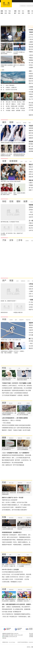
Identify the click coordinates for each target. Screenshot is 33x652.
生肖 (28, 554)
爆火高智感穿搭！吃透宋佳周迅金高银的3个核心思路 (16, 390)
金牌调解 (18, 110)
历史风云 (29, 517)
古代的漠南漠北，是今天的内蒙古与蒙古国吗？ (15, 509)
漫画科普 (20, 589)
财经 (4, 201)
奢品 (28, 368)
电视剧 (24, 122)
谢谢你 (13, 110)
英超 (19, 11)
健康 (4, 438)
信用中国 (4, 638)
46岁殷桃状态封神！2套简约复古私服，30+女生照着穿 (17, 388)
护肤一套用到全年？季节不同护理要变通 (13, 465)
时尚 (4, 368)
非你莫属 (8, 110)
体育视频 (13, 161)
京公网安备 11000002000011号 (10, 636)
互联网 (11, 319)
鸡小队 (17, 108)
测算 (10, 554)
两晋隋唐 (20, 482)
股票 (25, 201)
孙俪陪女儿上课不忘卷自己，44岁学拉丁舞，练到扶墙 (17, 385)
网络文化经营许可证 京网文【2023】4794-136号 (12, 635)
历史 (4, 482)
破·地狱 (8, 106)
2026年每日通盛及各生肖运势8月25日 (12, 572)
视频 (11, 122)
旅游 (4, 403)
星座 (4, 554)
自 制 (2, 104)
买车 (11, 240)
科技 (4, 319)
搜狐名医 (20, 438)
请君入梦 (8, 104)
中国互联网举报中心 (8, 629)
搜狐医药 (11, 438)
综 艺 (2, 110)
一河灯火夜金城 (6, 423)
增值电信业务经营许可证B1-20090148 (10, 633)
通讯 (16, 319)
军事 (6, 11)
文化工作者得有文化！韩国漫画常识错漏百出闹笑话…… (17, 614)
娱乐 (4, 122)
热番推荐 (29, 589)
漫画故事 (11, 589)
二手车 (19, 240)
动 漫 (2, 108)
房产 (4, 280)
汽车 (4, 240)
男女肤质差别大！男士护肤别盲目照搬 (12, 462)
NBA (23, 11)
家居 (23, 13)
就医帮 (28, 438)
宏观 (6, 13)
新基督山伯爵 (14, 106)
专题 (9, 11)
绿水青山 (19, 102)
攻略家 (28, 403)
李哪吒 (13, 108)
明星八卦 (18, 122)
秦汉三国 (11, 482)
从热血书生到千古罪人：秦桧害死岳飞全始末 (14, 507)
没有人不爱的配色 (10, 85)
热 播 (2, 102)
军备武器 (20, 517)
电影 (29, 122)
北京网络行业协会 (30, 629)
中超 (30, 161)
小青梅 (19, 104)
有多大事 (14, 102)
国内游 (10, 403)
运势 (19, 554)
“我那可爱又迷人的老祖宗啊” (9, 500)
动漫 (4, 589)
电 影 (2, 106)
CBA (26, 161)
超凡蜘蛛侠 (21, 106)
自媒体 (27, 240)
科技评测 (28, 319)
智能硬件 (21, 319)
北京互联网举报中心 (19, 629)
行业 (32, 201)
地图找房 (23, 281)
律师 (24, 102)
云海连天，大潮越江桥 (11, 87)
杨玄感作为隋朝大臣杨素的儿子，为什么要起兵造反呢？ (17, 505)
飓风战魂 (22, 108)
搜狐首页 (6, 3)
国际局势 (11, 517)
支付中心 (29, 647)
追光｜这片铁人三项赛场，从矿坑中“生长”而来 (14, 502)
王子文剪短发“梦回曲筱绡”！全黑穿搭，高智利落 (15, 395)
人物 (19, 368)
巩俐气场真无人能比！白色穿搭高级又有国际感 (15, 393)
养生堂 (23, 110)
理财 (9, 13)
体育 (4, 161)
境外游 (19, 403)
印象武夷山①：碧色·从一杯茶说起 (11, 420)
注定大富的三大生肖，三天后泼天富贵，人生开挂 (15, 579)
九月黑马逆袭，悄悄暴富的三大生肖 (12, 581)
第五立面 (8, 102)
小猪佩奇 (8, 108)
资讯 (28, 281)
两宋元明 (29, 482)
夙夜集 (23, 104)
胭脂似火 (14, 104)
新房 (19, 13)
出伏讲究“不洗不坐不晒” (11, 89)
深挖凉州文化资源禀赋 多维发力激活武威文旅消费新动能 (17, 425)
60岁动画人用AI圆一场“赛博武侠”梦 (11, 611)
